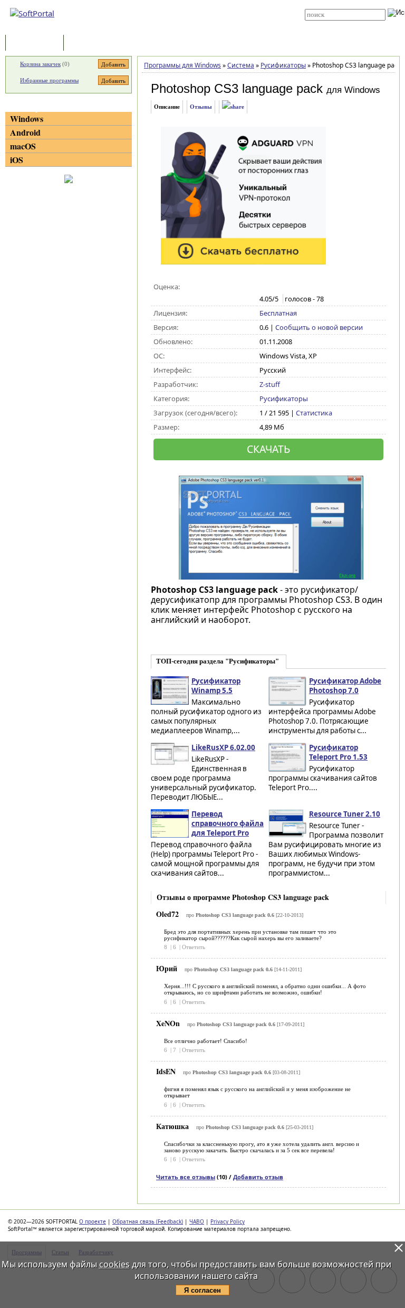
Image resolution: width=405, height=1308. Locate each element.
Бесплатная (278, 313)
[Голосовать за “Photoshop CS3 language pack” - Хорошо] (298, 287)
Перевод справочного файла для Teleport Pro (227, 823)
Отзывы (201, 106)
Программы (37, 44)
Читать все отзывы (185, 1177)
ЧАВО (196, 1221)
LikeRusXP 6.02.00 (223, 747)
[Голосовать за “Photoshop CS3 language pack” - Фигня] (265, 287)
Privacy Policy (227, 1221)
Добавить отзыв (258, 1177)
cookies (114, 1264)
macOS (23, 146)
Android (25, 132)
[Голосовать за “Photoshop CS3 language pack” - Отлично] (309, 287)
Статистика (314, 413)
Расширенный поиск (334, 24)
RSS (186, 27)
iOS (16, 160)
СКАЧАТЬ (268, 449)
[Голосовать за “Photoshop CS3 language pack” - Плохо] (276, 287)
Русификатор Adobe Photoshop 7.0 (345, 685)
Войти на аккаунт (203, 4)
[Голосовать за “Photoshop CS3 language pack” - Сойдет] (287, 287)
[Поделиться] (233, 106)
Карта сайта (198, 19)
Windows (26, 118)
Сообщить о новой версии (319, 327)
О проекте (92, 1221)
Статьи (89, 44)
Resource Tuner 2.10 (344, 814)
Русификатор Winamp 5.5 (215, 685)
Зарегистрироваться (208, 11)
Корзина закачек (40, 64)
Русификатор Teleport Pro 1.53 (338, 752)
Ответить (193, 947)
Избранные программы (49, 80)
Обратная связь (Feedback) (147, 1221)
